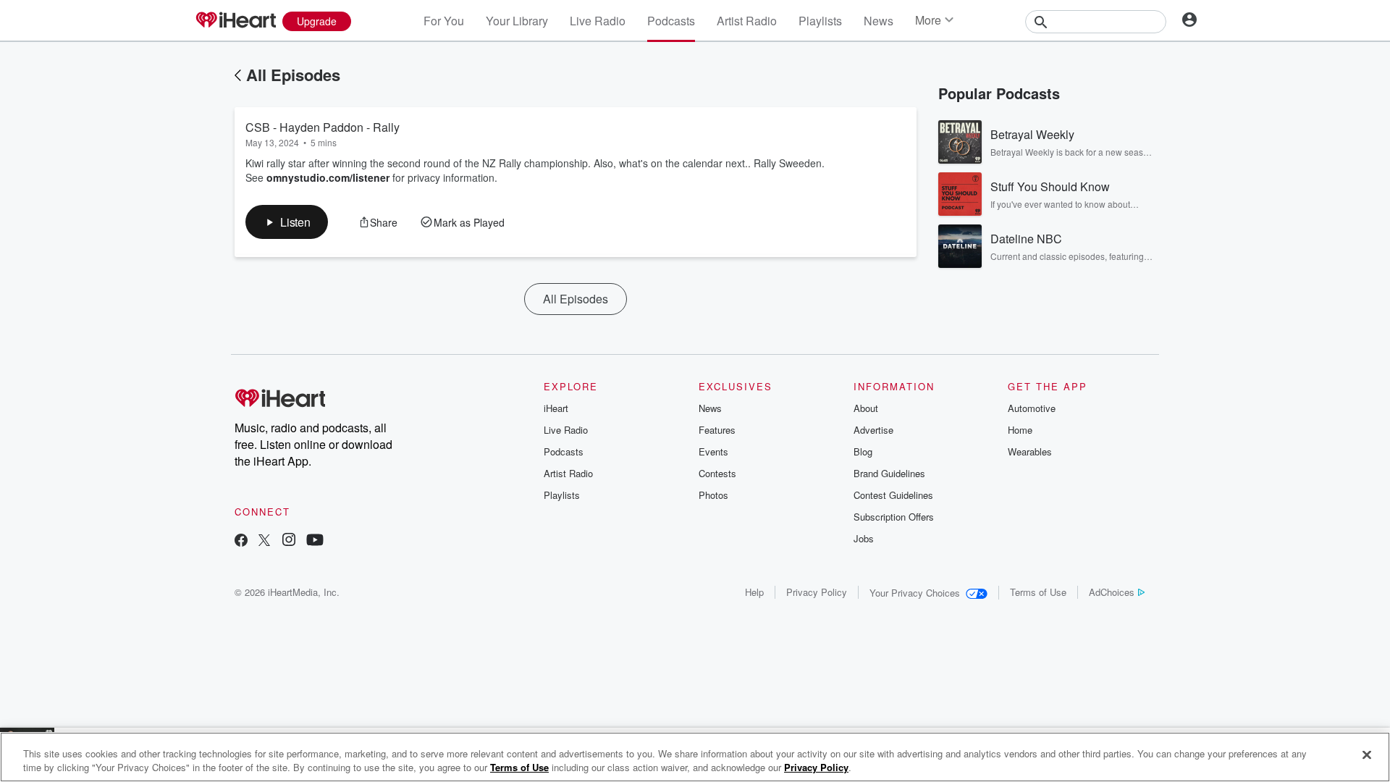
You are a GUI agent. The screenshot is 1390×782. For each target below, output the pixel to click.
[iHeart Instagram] (288, 541)
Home (1020, 430)
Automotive (1032, 408)
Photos (713, 495)
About (866, 408)
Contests (717, 473)
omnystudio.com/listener (327, 177)
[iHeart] (235, 21)
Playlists (820, 20)
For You (444, 20)
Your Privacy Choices (914, 593)
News (878, 20)
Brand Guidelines (889, 473)
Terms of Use (1038, 592)
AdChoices (1111, 592)
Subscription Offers (894, 517)
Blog (863, 451)
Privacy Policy (816, 592)
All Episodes (293, 74)
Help (754, 592)
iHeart (556, 408)
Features (717, 430)
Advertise (873, 430)
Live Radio (598, 20)
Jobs (864, 538)
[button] (286, 222)
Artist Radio (747, 20)
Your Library (517, 20)
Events (713, 451)
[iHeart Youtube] (315, 541)
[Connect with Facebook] (241, 541)
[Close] (1367, 755)
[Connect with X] (264, 541)
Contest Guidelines (893, 495)
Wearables (1030, 451)
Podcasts (671, 20)
